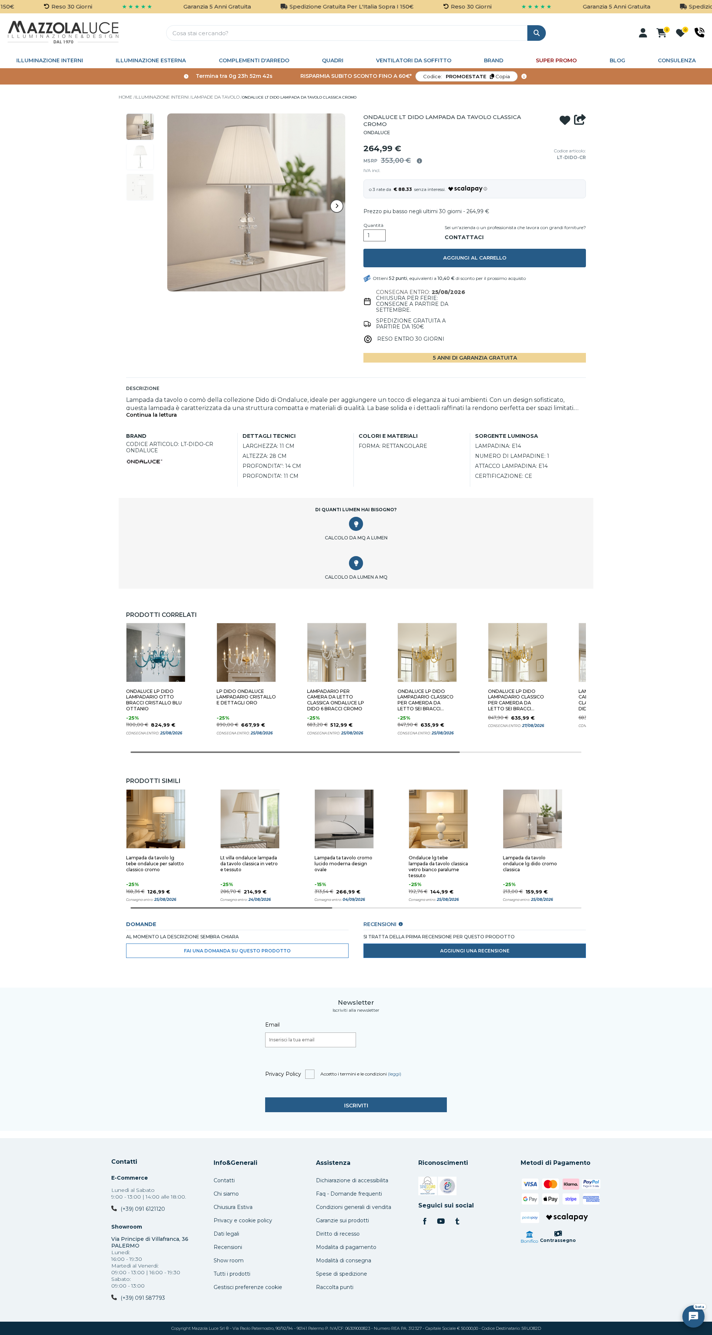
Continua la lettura (151, 415)
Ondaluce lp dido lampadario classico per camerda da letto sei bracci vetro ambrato (426, 700)
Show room (229, 1260)
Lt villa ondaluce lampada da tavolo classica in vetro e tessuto (249, 863)
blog (617, 60)
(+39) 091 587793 (143, 1298)
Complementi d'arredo (254, 60)
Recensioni (228, 1247)
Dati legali (226, 1233)
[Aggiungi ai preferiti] (565, 120)
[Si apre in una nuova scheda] (427, 1187)
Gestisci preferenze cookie (248, 1287)
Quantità (373, 225)
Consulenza (677, 60)
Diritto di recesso (338, 1233)
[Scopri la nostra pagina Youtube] (441, 1222)
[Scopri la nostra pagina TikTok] (457, 1222)
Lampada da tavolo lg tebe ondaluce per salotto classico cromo (155, 863)
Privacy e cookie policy (243, 1220)
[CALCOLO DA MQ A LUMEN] (356, 524)
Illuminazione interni (49, 60)
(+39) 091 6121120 (143, 1209)
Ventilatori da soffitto (413, 60)
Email (272, 1024)
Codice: (466, 76)
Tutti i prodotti (232, 1273)
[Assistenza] (700, 33)
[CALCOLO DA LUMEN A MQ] (356, 563)
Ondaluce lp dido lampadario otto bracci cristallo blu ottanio (154, 700)
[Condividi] (580, 120)
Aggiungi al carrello (475, 258)
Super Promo (556, 60)
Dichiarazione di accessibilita (352, 1180)
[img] (419, 160)
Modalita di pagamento (346, 1247)
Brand (493, 60)
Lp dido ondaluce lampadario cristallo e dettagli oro (246, 697)
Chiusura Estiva (233, 1207)
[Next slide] (336, 206)
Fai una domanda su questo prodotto (237, 951)
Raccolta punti (334, 1287)
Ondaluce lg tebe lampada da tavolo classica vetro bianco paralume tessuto (438, 866)
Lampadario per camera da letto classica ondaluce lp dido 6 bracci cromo (335, 700)
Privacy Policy (283, 1074)
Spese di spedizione (341, 1273)
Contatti (124, 1162)
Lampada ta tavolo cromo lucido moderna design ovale (343, 863)
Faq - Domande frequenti (349, 1193)
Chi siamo (226, 1193)
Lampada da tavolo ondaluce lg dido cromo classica (530, 863)
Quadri (332, 60)
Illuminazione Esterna (151, 60)
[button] (643, 33)
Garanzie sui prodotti (342, 1220)
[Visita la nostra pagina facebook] (424, 1222)
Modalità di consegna (343, 1260)
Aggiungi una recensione (475, 951)
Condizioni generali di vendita (353, 1207)
